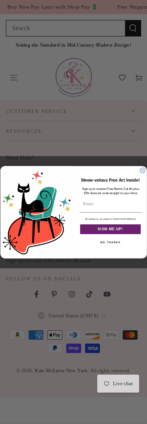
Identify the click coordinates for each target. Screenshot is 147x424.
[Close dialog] (142, 170)
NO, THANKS (110, 242)
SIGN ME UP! (110, 229)
